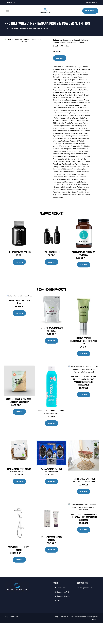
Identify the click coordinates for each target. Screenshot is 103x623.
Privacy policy (92, 617)
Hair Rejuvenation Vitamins (19, 252)
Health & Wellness (80, 40)
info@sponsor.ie (91, 3)
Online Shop (90, 11)
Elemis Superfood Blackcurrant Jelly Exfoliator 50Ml (83, 341)
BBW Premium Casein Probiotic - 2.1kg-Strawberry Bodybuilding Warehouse (84, 517)
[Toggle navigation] (7, 10)
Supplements (68, 40)
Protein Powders (59, 42)
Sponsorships (62, 588)
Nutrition (80, 42)
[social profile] (14, 3)
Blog (58, 600)
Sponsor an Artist (63, 592)
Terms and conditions (77, 617)
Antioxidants (71, 42)
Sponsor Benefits (63, 596)
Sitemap (94, 619)
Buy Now (59, 58)
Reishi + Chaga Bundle (51, 252)
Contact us (64, 617)
